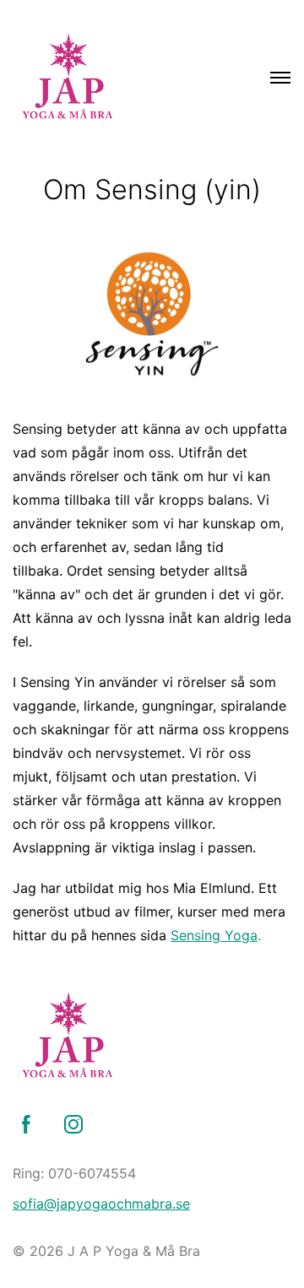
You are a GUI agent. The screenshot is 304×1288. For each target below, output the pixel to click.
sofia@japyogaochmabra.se (101, 1203)
